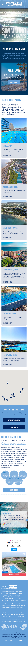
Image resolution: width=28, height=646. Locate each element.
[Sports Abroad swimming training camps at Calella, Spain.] (13, 130)
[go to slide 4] (17, 88)
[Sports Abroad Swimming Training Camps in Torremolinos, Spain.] (13, 254)
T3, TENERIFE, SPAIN (10, 355)
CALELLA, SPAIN (8, 145)
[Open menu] (25, 4)
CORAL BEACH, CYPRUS (10, 228)
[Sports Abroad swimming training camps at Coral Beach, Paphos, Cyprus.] (13, 212)
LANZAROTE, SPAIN (9, 313)
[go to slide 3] (14, 88)
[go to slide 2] (11, 88)
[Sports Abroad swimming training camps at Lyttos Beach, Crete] (13, 171)
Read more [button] (6, 521)
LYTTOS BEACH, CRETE (10, 187)
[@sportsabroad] (9, 541)
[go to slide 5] (19, 88)
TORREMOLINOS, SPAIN (10, 269)
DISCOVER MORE (7, 155)
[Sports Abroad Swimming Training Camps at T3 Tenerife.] (13, 339)
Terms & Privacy (9, 640)
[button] (11, 398)
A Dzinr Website (18, 640)
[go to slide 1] (8, 88)
